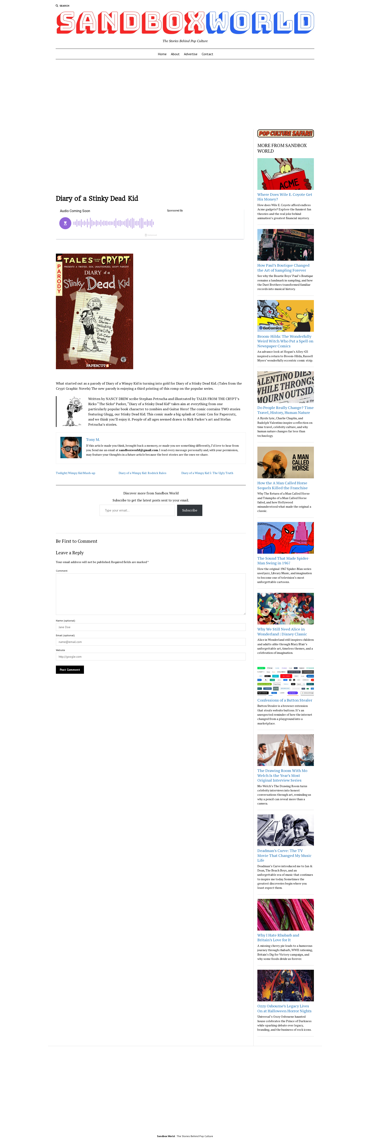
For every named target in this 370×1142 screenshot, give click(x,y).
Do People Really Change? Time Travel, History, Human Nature (285, 410)
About (175, 54)
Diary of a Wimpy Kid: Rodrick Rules (142, 473)
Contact (207, 54)
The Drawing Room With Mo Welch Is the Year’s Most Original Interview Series (282, 775)
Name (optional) (65, 620)
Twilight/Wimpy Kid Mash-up (75, 473)
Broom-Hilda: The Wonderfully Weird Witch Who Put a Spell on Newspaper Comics (285, 341)
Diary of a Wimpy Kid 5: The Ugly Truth (207, 473)
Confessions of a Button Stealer (284, 700)
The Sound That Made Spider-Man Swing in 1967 (283, 561)
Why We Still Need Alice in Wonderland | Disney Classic (282, 631)
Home (162, 54)
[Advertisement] (185, 93)
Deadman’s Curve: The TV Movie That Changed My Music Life (284, 855)
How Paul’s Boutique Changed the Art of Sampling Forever (283, 268)
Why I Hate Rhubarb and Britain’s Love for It (278, 937)
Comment (61, 570)
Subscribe (189, 510)
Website (60, 650)
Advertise (190, 54)
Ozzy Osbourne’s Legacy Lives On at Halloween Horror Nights (284, 1008)
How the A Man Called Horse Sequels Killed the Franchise (282, 485)
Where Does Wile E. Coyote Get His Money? (284, 197)
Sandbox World (166, 1136)
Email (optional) (65, 635)
